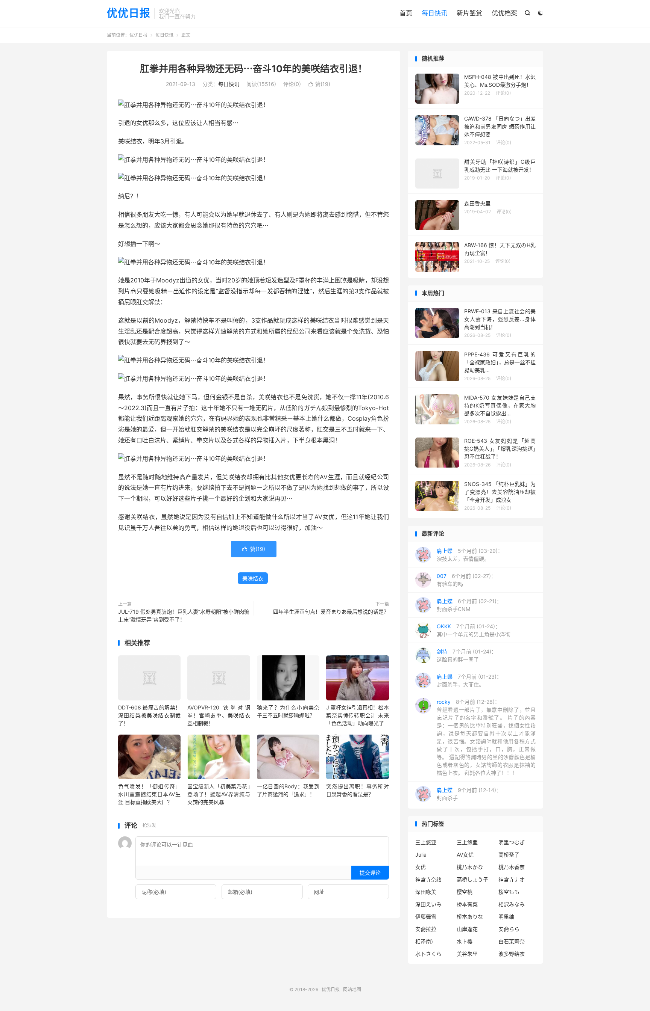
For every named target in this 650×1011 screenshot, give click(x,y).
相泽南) (424, 941)
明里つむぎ (511, 842)
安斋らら (508, 929)
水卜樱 (464, 941)
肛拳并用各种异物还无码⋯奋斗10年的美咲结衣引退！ (253, 68)
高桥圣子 (508, 854)
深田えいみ (428, 904)
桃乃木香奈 (511, 867)
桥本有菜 (467, 904)
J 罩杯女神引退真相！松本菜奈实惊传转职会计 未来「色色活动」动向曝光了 (357, 715)
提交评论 (370, 872)
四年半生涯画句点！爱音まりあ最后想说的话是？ (331, 611)
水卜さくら (428, 954)
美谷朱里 (467, 954)
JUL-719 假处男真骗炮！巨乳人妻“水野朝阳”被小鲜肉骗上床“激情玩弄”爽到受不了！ (183, 615)
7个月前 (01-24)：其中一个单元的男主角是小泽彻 (473, 630)
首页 (405, 13)
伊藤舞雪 (425, 916)
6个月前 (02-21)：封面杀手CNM (469, 605)
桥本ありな (470, 916)
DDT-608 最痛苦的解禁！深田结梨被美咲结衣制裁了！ (149, 715)
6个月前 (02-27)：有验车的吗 (466, 580)
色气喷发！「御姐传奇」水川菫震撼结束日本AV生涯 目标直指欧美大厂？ (149, 794)
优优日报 (128, 14)
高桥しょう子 (472, 879)
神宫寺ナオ (511, 879)
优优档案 (504, 13)
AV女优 (465, 854)
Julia (421, 854)
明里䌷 (506, 916)
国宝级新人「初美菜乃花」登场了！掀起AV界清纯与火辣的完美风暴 (218, 794)
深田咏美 (425, 892)
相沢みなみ (511, 904)
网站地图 (352, 989)
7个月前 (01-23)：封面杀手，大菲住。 (469, 680)
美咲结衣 (252, 578)
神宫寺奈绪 (428, 879)
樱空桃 (464, 892)
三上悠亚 (425, 842)
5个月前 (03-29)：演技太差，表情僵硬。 (470, 555)
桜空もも (508, 892)
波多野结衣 (511, 954)
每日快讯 (434, 13)
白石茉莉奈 (511, 941)
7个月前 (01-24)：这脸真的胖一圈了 (467, 655)
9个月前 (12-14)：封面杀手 (469, 794)
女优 (420, 867)
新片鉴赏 (469, 13)
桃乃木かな (470, 867)
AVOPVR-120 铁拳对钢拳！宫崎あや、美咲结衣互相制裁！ (218, 715)
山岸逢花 (467, 929)
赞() (319, 84)
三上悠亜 (467, 842)
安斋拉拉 (425, 929)
